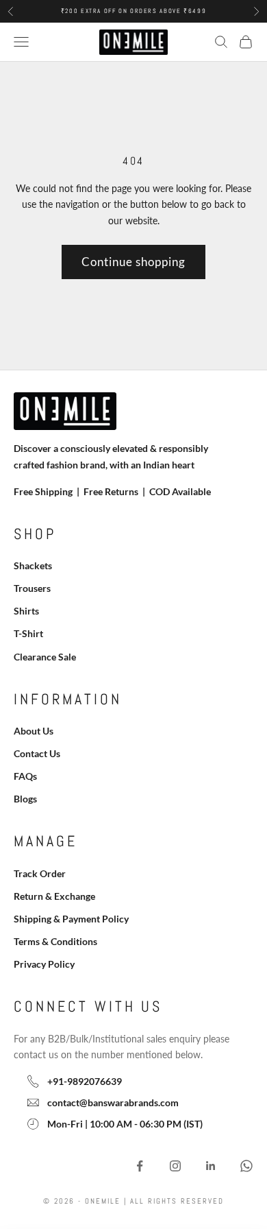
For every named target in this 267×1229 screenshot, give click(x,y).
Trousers (32, 588)
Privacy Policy (44, 964)
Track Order (40, 873)
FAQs (25, 776)
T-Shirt (28, 633)
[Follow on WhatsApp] (246, 1166)
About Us (33, 731)
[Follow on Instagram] (175, 1166)
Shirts (26, 611)
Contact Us (37, 753)
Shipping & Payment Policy (71, 918)
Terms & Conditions (55, 941)
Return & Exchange (54, 896)
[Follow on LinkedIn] (211, 1166)
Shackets (33, 565)
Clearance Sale (45, 657)
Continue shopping (133, 261)
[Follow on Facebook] (140, 1166)
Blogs (25, 798)
